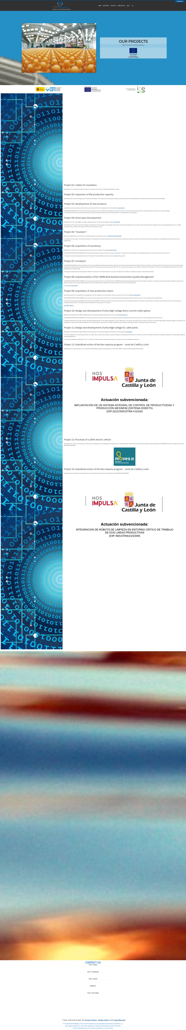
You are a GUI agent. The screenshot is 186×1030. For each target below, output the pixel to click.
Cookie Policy (103, 1020)
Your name (93, 965)
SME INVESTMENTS (69, 305)
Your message (93, 993)
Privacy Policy (91, 1020)
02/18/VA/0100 (112, 250)
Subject (93, 986)
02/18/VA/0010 (121, 208)
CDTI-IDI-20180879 (115, 222)
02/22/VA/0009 (128, 332)
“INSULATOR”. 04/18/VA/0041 (114, 236)
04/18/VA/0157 (123, 315)
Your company (93, 972)
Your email (93, 979)
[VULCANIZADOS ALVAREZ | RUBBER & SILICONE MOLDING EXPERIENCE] (60, 4)
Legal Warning (119, 1020)
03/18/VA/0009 (74, 285)
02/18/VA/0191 (136, 295)
